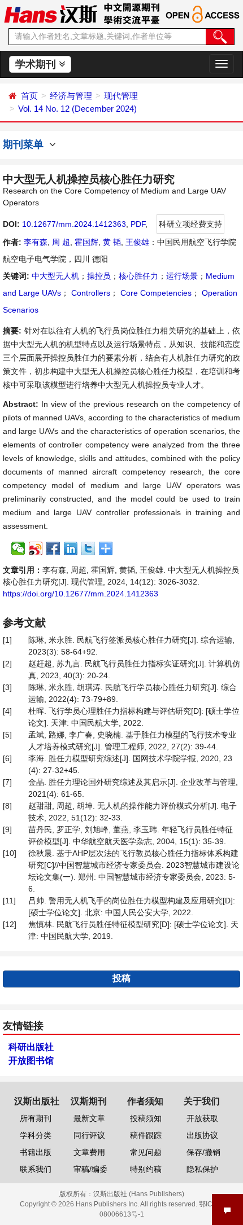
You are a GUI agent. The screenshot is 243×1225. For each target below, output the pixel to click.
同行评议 (89, 1135)
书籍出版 (35, 1152)
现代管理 (121, 95)
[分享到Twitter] (88, 548)
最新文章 (89, 1118)
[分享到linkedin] (71, 548)
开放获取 (202, 1118)
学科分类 (35, 1135)
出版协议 (202, 1135)
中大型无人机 (55, 275)
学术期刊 (37, 64)
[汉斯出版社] (50, 13)
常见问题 (146, 1152)
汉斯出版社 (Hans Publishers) (138, 1194)
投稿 (121, 978)
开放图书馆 (31, 1060)
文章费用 (89, 1152)
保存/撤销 (203, 1152)
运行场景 (182, 275)
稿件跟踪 (146, 1135)
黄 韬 (112, 242)
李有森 (35, 242)
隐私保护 (202, 1169)
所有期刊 (35, 1118)
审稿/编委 (90, 1169)
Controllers (89, 292)
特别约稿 (146, 1169)
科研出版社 (31, 1047)
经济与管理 (71, 95)
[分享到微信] (18, 548)
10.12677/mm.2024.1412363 (74, 224)
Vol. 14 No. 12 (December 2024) (77, 108)
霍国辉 (86, 242)
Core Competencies (155, 292)
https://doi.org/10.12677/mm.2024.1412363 (80, 593)
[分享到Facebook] (53, 548)
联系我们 (35, 1169)
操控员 (99, 275)
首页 (29, 95)
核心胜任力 (138, 275)
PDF (138, 224)
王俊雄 (137, 242)
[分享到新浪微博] (36, 548)
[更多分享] (106, 548)
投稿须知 (146, 1118)
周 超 (61, 242)
